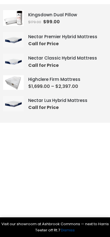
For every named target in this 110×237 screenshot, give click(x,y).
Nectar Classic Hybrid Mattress (62, 58)
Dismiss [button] (68, 230)
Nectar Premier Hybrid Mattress (62, 37)
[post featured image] (13, 18)
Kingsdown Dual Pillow (52, 15)
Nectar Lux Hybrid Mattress (57, 100)
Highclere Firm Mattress (54, 79)
